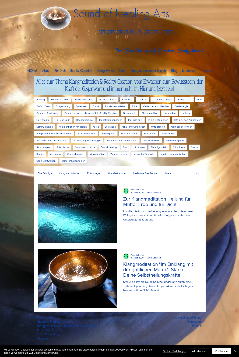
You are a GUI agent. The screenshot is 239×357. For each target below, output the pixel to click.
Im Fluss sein (135, 119)
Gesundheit (129, 113)
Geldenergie (181, 106)
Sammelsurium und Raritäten (51, 140)
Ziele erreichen (118, 154)
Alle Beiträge (45, 173)
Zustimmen (221, 351)
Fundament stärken (115, 106)
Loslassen (110, 126)
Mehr (168, 173)
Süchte (40, 154)
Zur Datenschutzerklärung (43, 352)
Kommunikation (44, 126)
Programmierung (87, 133)
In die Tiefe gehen (158, 119)
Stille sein (139, 147)
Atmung (40, 99)
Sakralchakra (168, 133)
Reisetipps (150, 133)
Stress (194, 147)
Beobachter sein (60, 99)
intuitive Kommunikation (173, 154)
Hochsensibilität (84, 119)
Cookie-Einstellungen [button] (174, 351)
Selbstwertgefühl (175, 140)
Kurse (96, 126)
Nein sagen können (181, 126)
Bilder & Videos (107, 99)
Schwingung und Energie (87, 140)
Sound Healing (109, 147)
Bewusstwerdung (84, 99)
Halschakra (169, 113)
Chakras (142, 99)
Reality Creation (129, 133)
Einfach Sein (43, 106)
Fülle (134, 106)
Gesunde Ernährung (47, 113)
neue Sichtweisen (46, 160)
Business (127, 99)
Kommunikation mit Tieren (73, 126)
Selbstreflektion (151, 140)
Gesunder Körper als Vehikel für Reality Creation (90, 113)
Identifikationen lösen (110, 119)
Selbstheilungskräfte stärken (122, 140)
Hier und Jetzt (62, 119)
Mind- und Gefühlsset (133, 126)
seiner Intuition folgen (73, 160)
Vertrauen (55, 154)
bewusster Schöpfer (144, 154)
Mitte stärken (158, 126)
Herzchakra (42, 119)
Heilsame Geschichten (145, 173)
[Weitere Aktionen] (195, 191)
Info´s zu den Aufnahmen (187, 119)
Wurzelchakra (97, 154)
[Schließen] (235, 351)
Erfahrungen (94, 173)
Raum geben (108, 133)
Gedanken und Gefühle (156, 106)
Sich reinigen (43, 147)
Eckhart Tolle (184, 99)
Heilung (185, 113)
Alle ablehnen (199, 351)
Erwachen (81, 106)
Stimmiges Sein (159, 147)
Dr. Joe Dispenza (162, 99)
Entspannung (63, 106)
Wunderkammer (75, 154)
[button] (197, 173)
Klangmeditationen (69, 173)
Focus (96, 106)
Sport (125, 147)
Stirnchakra (179, 147)
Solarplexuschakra (85, 147)
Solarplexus (63, 147)
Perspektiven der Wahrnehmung (54, 133)
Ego (199, 99)
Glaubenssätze (150, 113)
